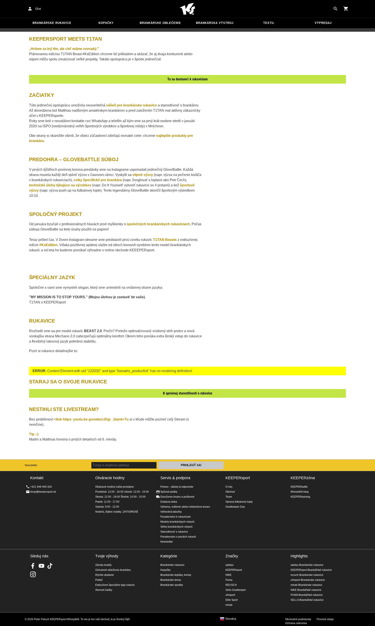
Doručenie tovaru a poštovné (177, 496)
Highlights (299, 556)
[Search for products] (335, 8)
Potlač (99, 579)
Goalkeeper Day (235, 506)
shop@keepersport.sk (43, 491)
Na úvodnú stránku (187, 9)
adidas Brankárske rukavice (307, 564)
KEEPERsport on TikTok (50, 566)
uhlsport (230, 594)
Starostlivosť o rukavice (174, 531)
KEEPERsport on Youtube (41, 566)
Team (228, 496)
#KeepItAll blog (300, 491)
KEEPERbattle (299, 486)
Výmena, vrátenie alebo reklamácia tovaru (185, 506)
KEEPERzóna (303, 478)
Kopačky (106, 23)
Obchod (230, 491)
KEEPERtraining (300, 496)
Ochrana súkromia (296, 623)
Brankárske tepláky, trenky (175, 574)
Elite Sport (231, 599)
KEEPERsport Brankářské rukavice (311, 569)
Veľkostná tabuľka (171, 511)
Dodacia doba (168, 501)
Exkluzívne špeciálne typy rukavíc (115, 584)
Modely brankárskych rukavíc (177, 521)
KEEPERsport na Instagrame (33, 574)
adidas (229, 564)
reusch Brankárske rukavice (307, 574)
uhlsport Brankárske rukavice (308, 579)
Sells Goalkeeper (235, 589)
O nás (228, 486)
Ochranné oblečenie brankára (113, 569)
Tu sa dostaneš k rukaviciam (187, 79)
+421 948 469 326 (41, 486)
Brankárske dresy (170, 579)
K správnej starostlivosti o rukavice (187, 393)
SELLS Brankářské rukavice (307, 599)
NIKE (228, 574)
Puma (228, 579)
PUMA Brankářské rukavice (307, 594)
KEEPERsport (237, 478)
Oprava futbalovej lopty (239, 501)
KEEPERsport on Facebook (33, 566)
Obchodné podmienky (298, 619)
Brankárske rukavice (52, 23)
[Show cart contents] (346, 8)
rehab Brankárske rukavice (306, 584)
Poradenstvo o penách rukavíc (178, 536)
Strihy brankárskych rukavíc (176, 526)
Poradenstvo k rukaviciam (175, 516)
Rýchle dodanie (104, 574)
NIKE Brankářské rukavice (306, 589)
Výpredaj (323, 23)
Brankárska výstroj (215, 23)
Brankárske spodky (171, 584)
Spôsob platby (168, 491)
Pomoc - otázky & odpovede (176, 486)
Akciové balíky (103, 589)
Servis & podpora (175, 478)
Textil (269, 23)
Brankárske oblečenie (160, 23)
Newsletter (31, 465)
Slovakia (230, 618)
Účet (38, 8)
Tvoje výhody (106, 556)
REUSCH (231, 584)
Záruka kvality (103, 564)
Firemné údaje (325, 619)
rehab (228, 604)
